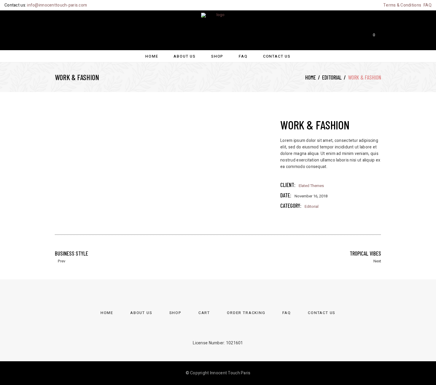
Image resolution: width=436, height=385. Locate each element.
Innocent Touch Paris (230, 373)
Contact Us (321, 313)
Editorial (332, 77)
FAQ (428, 5)
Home (310, 77)
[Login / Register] (57, 30)
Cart (204, 313)
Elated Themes (311, 185)
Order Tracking (246, 313)
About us (141, 313)
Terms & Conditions (402, 5)
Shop (175, 313)
